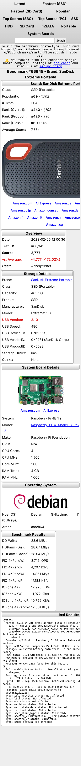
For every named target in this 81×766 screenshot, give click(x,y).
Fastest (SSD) (55, 4)
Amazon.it (34, 217)
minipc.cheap (51, 66)
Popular (63, 11)
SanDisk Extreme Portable (51, 280)
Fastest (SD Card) (26, 11)
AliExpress (43, 203)
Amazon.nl (53, 217)
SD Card (27, 26)
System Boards (40, 34)
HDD (9, 26)
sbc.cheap (62, 63)
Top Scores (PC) (52, 19)
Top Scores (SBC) (18, 19)
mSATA (48, 26)
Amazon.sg (54, 224)
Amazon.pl (73, 217)
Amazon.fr (16, 217)
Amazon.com (22, 203)
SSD (74, 19)
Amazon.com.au (46, 210)
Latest (20, 4)
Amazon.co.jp (21, 210)
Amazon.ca (63, 203)
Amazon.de (70, 210)
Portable (68, 26)
